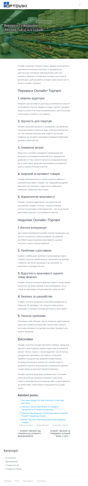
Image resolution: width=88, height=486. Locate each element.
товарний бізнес (42, 425)
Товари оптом (12, 465)
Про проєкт (28, 481)
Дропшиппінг (12, 461)
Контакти (41, 481)
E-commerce (11, 458)
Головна (7, 481)
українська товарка (60, 425)
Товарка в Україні (44, 22)
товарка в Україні (26, 425)
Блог (17, 481)
